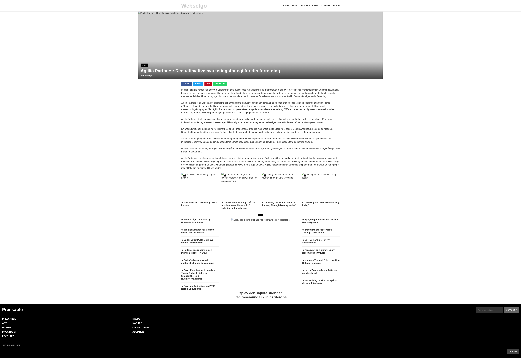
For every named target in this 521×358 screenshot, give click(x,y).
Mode (336, 5)
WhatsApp (220, 84)
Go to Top (513, 352)
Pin (208, 84)
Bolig (295, 5)
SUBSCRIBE (511, 310)
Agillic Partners (188, 119)
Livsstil (326, 5)
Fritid (315, 5)
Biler (286, 5)
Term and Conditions (11, 345)
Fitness (305, 5)
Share (186, 84)
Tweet (198, 84)
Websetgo (194, 6)
